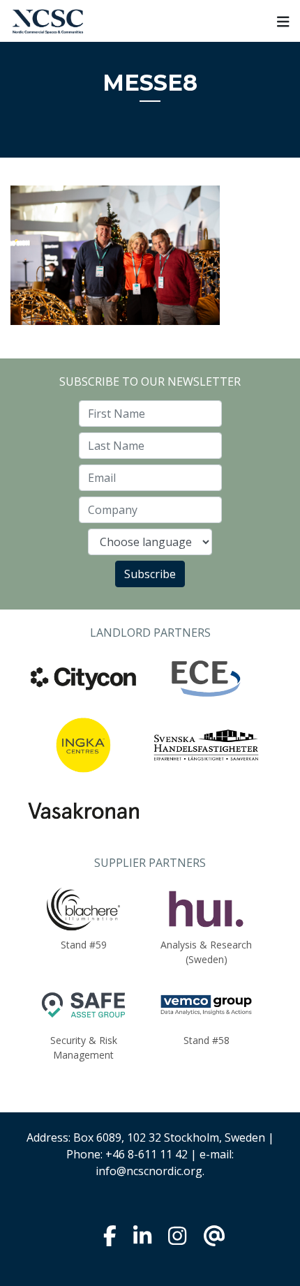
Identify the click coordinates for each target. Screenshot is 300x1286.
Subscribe (150, 574)
